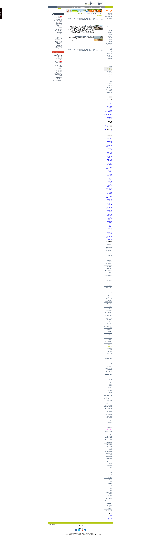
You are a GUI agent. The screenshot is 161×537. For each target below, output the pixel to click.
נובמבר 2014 (109, 195)
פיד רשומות (109, 517)
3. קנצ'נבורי (109, 283)
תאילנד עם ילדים (109, 69)
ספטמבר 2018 (109, 168)
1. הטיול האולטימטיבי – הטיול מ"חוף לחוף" (108, 247)
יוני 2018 (110, 171)
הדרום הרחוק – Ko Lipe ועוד (109, 56)
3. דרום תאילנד (109, 273)
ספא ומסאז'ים (109, 461)
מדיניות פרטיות (109, 92)
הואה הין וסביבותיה (110, 37)
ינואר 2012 (110, 233)
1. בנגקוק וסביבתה (108, 244)
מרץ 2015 (110, 192)
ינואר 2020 (110, 155)
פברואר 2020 (109, 153)
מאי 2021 (110, 149)
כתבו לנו (106, 125)
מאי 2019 (110, 157)
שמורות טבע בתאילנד (109, 62)
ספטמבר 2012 (109, 224)
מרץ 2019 (110, 160)
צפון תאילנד (109, 22)
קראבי (110, 51)
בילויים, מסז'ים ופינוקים (109, 81)
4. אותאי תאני (109, 285)
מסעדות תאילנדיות (108, 456)
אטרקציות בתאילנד (110, 14)
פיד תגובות (110, 518)
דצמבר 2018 (109, 164)
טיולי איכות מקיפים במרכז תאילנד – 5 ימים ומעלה (108, 410)
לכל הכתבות (55, 50)
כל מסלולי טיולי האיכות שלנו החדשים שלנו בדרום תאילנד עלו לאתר (58, 38)
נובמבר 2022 (109, 145)
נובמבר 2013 (109, 207)
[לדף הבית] (80, 6)
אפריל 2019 (109, 159)
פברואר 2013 (109, 218)
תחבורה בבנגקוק (108, 510)
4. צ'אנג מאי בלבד (108, 293)
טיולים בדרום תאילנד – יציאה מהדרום (109, 418)
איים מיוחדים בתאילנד (109, 29)
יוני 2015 (110, 189)
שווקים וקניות (109, 78)
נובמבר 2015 (109, 186)
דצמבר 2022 (109, 144)
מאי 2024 (110, 139)
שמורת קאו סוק (109, 508)
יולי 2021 (110, 148)
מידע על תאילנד (109, 87)
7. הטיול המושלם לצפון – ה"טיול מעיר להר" (108, 326)
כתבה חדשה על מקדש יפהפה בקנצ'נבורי (59, 32)
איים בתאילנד (109, 26)
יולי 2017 (110, 178)
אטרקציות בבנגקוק (108, 356)
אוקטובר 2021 (109, 146)
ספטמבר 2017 (109, 177)
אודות (96, 7)
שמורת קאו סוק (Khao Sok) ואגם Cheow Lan (108, 45)
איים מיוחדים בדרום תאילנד (85, 18)
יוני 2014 (110, 201)
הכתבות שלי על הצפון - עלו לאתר (58, 35)
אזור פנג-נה (109, 53)
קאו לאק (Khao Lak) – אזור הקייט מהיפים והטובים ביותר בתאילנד (80, 25)
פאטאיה (110, 39)
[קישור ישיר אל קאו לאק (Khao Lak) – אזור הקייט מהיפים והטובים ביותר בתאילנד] (98, 29)
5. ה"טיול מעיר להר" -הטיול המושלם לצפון (109, 297)
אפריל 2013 (109, 215)
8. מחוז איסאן (109, 337)
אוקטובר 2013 (109, 208)
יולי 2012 (110, 225)
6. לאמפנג (110, 321)
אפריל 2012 (109, 229)
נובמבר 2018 (109, 166)
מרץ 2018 (110, 174)
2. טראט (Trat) (109, 266)
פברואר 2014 (109, 203)
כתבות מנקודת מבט (108, 425)
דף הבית (101, 7)
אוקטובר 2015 (109, 188)
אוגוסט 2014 (109, 199)
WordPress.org (109, 519)
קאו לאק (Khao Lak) (109, 49)
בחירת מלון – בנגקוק (109, 72)
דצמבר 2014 (109, 193)
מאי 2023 (110, 142)
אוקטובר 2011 (109, 237)
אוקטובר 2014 (109, 196)
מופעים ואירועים (109, 442)
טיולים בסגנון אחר (108, 420)
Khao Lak (110, 346)
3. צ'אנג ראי (109, 278)
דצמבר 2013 (109, 206)
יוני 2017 (110, 179)
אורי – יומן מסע (109, 353)
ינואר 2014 (110, 204)
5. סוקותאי (110, 306)
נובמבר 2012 (109, 221)
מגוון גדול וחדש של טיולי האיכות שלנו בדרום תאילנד (58, 42)
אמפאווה (110, 32)
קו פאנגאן (110, 483)
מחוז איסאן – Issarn (109, 66)
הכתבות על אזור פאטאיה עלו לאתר (58, 30)
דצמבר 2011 (109, 235)
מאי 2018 (110, 173)
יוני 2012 (110, 226)
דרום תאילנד (109, 20)
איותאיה (110, 41)
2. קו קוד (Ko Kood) (108, 272)
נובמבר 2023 (109, 141)
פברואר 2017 (109, 185)
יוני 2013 (110, 212)
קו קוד (111, 488)
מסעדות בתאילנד (108, 83)
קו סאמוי (110, 481)
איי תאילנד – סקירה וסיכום (109, 59)
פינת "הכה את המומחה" (109, 90)
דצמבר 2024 (109, 138)
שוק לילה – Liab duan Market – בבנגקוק (109, 117)
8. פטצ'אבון (109, 339)
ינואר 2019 (110, 163)
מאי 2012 (110, 228)
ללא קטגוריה (109, 427)
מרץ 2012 (110, 230)
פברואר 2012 (109, 232)
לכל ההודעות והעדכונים (57, 80)
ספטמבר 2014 (109, 197)
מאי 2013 (110, 214)
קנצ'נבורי (110, 34)
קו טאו (110, 474)
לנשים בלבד (109, 429)
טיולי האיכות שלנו (109, 11)
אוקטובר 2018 (109, 167)
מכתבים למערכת (81, 7)
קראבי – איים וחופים (90, 19)
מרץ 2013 (110, 217)
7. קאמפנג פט (109, 329)
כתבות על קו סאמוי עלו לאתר (58, 27)
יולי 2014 (110, 200)
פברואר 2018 (109, 175)
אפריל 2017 (109, 182)
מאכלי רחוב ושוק (108, 431)
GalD (50, 524)
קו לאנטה (110, 477)
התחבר (110, 515)
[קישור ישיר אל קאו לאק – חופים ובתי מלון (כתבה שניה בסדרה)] (98, 40)
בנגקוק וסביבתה (108, 16)
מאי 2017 (110, 181)
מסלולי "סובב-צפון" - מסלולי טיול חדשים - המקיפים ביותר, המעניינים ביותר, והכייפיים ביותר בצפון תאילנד (58, 19)
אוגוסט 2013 (109, 210)
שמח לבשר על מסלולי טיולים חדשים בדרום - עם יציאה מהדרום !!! (58, 24)
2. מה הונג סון (109, 268)
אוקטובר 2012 (109, 222)
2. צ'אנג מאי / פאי (108, 270)
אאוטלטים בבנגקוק (108, 114)
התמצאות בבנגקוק (110, 75)
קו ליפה (110, 479)
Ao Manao (110, 344)
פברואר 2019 (109, 161)
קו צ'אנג (110, 486)
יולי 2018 (110, 170)
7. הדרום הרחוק (109, 323)
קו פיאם (110, 485)
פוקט (111, 467)
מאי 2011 (110, 239)
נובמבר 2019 (109, 156)
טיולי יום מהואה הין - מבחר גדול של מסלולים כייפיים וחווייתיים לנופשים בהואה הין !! (58, 46)
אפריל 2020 (109, 152)
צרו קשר (73, 7)
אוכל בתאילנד (109, 351)
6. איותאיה (110, 308)
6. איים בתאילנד (109, 310)
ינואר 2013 (110, 219)
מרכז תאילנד (109, 18)
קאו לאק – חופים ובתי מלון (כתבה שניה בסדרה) (84, 36)
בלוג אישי (110, 390)
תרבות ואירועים (109, 85)
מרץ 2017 (110, 184)
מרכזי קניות (109, 460)
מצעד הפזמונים (109, 458)
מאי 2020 (110, 150)
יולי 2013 (110, 211)
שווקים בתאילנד (109, 501)
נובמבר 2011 (109, 236)
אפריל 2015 (109, 190)
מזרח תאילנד (109, 24)
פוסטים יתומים (109, 465)
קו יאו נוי (110, 475)
